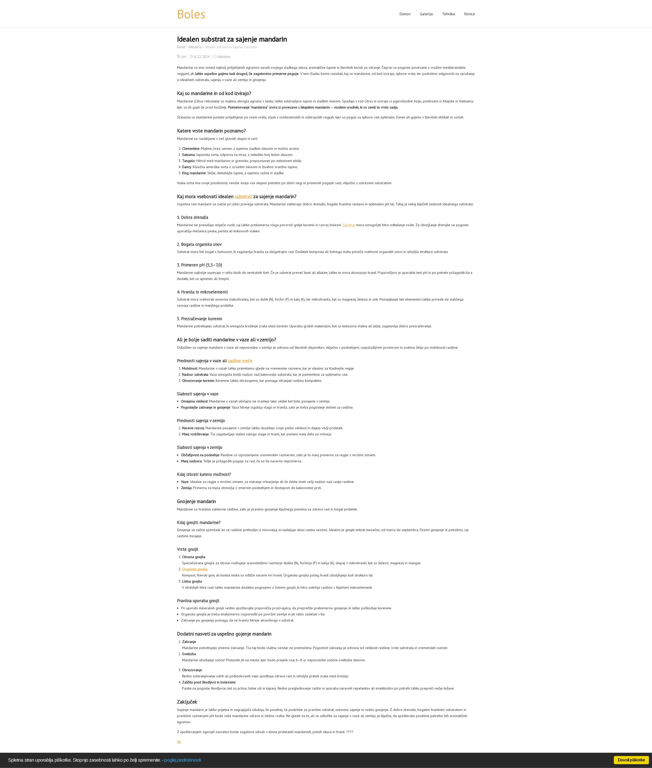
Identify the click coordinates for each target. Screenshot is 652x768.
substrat (243, 196)
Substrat (349, 225)
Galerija (426, 13)
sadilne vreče (240, 360)
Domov (405, 13)
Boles (191, 14)
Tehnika (448, 13)
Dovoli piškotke (631, 760)
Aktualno (224, 57)
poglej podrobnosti (182, 760)
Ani (184, 57)
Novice (469, 13)
